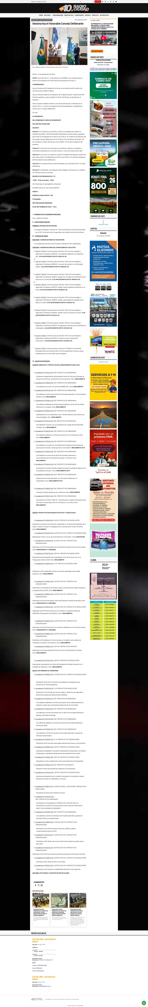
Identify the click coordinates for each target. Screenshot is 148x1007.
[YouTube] (116, 1)
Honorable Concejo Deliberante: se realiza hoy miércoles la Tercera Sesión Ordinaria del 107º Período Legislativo (40, 912)
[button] (93, 1)
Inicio (41, 15)
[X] (105, 1)
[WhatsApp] (102, 1)
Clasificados (79, 15)
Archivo (88, 15)
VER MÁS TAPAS (103, 224)
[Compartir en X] (38, 885)
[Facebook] (108, 1)
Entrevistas (104, 15)
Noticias (47, 15)
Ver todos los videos (97, 51)
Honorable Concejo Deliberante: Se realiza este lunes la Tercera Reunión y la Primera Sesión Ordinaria (76, 912)
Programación (58, 15)
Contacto (95, 15)
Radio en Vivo (69, 15)
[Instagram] (110, 1)
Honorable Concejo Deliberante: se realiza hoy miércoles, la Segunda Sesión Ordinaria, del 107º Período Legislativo (59, 912)
